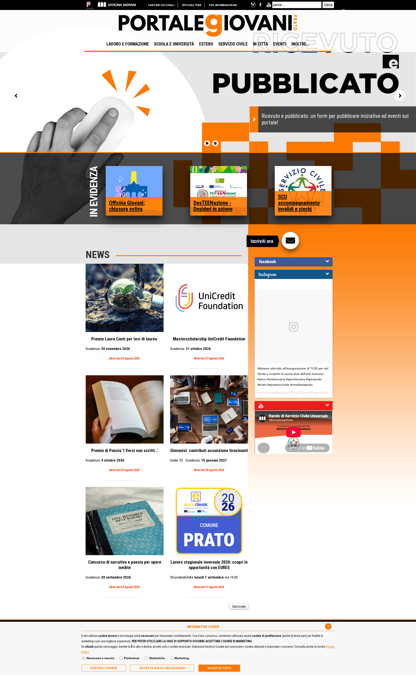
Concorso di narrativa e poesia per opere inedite (123, 574)
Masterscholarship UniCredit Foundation (207, 348)
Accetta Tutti (219, 668)
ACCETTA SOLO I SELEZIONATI (162, 668)
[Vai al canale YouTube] (268, 5)
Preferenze (132, 658)
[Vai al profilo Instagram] (253, 5)
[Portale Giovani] (208, 25)
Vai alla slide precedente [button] (16, 95)
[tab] (294, 262)
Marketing (181, 658)
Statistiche (157, 658)
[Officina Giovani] (117, 4)
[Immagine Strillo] (134, 190)
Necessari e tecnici (100, 658)
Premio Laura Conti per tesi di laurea (122, 348)
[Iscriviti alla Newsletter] (290, 240)
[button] (207, 143)
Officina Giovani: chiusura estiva (127, 206)
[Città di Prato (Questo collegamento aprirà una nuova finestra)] (90, 5)
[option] (208, 117)
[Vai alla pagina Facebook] (261, 5)
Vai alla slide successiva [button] (399, 95)
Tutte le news (239, 606)
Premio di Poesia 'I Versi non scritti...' (122, 460)
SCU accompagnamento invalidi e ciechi (299, 203)
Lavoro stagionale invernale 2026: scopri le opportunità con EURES (209, 574)
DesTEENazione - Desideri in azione (212, 206)
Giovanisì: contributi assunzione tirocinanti (209, 460)
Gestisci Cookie (103, 668)
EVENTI (279, 44)
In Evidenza (95, 191)
